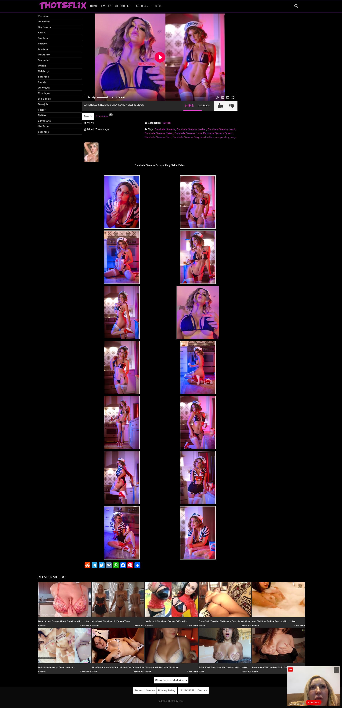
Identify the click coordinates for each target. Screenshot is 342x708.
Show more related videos (171, 680)
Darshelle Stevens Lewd (221, 129)
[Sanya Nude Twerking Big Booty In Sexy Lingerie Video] (225, 599)
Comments (104, 115)
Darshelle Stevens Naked (159, 133)
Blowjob (43, 104)
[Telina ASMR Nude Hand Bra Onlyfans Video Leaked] (225, 645)
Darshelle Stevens (165, 129)
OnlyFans (44, 21)
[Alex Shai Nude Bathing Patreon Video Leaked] (278, 599)
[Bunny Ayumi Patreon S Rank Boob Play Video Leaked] (64, 599)
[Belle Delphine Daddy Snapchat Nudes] (64, 646)
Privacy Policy (166, 690)
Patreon (42, 43)
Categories (122, 6)
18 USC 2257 (186, 690)
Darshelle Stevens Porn (158, 137)
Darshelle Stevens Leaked (191, 129)
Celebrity (43, 71)
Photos (157, 6)
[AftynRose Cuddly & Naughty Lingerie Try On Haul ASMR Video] (118, 646)
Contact (202, 690)
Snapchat (44, 60)
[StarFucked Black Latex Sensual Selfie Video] (171, 599)
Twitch (42, 65)
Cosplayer (44, 93)
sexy (233, 137)
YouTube (43, 38)
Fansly (42, 82)
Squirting (43, 76)
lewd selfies (207, 137)
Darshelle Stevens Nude (188, 133)
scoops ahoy (222, 137)
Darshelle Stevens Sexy (186, 137)
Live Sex (106, 6)
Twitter (42, 115)
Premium (43, 16)
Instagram (44, 54)
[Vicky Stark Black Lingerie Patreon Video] (118, 599)
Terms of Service (145, 690)
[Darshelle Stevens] (91, 152)
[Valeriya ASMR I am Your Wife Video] (171, 646)
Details (88, 116)
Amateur (43, 49)
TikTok (42, 109)
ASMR (41, 32)
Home (93, 6)
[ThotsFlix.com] (62, 4)
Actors (141, 6)
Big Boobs (44, 27)
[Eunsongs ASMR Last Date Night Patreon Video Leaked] (278, 646)
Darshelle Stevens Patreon (218, 133)
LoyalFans (44, 120)
